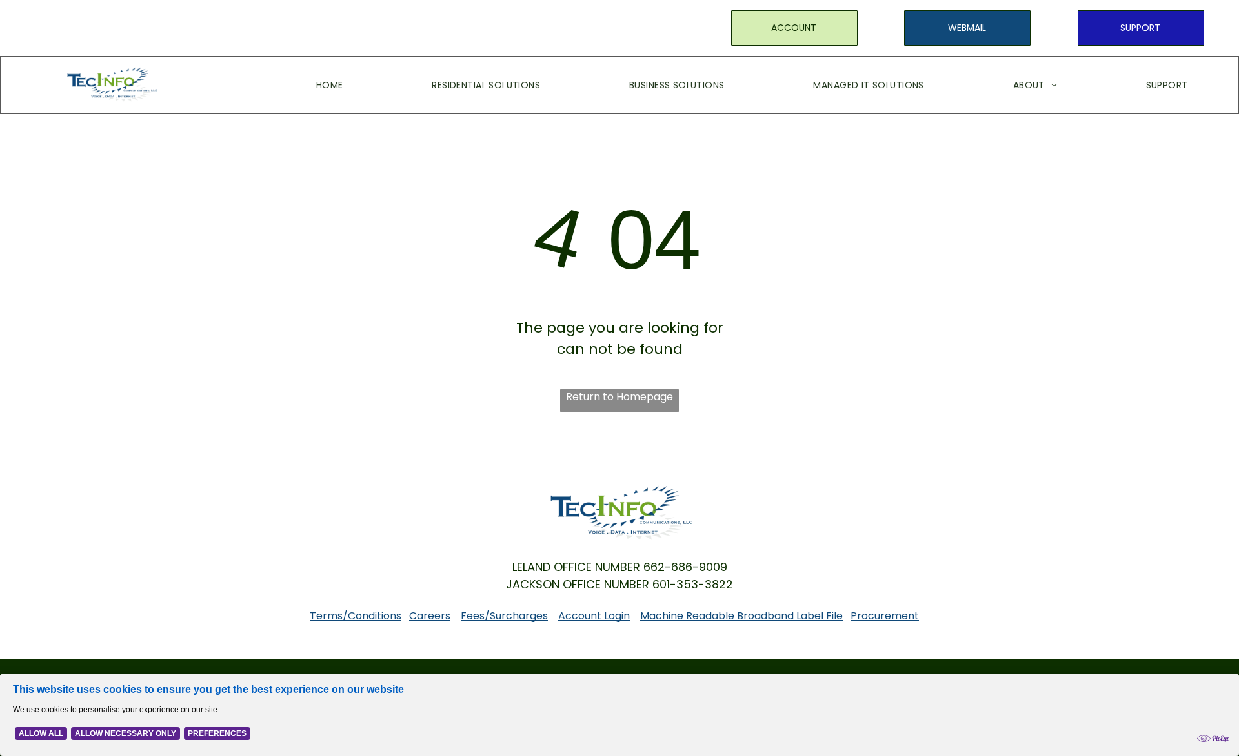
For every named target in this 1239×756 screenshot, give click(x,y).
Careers (429, 615)
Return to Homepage (619, 396)
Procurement (885, 615)
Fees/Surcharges (504, 615)
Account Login (594, 615)
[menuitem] (310, 85)
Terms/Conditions (355, 615)
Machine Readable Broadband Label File (741, 615)
